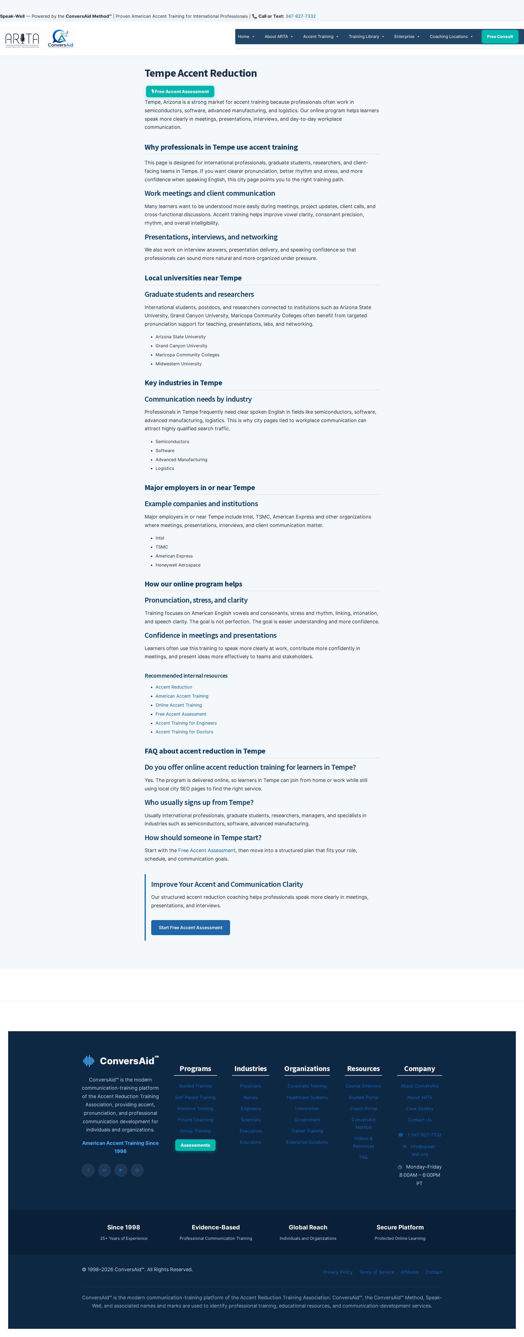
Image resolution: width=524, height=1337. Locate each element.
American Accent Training (182, 696)
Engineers (251, 1108)
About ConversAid (420, 1086)
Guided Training (195, 1086)
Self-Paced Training (195, 1097)
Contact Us (419, 1119)
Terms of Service (376, 1272)
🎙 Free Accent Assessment (180, 91)
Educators (250, 1142)
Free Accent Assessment (181, 714)
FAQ (363, 1157)
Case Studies (419, 1108)
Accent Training (318, 36)
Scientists (251, 1119)
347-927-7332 (300, 16)
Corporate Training (307, 1086)
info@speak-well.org (419, 1150)
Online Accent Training (179, 705)
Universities (307, 1108)
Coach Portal (363, 1108)
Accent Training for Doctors (184, 731)
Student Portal (364, 1097)
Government (307, 1119)
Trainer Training (307, 1131)
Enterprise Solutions (307, 1142)
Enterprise (404, 36)
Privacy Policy (338, 1272)
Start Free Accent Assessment (190, 927)
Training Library (364, 36)
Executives (251, 1131)
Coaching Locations (449, 36)
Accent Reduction (174, 687)
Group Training (195, 1131)
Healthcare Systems (307, 1097)
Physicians (250, 1086)
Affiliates (410, 1272)
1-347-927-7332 (420, 1134)
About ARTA (276, 36)
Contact (433, 1272)
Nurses (251, 1097)
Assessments (195, 1145)
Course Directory (363, 1086)
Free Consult (500, 36)
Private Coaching (195, 1119)
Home (243, 36)
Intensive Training (195, 1108)
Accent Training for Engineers (186, 723)
